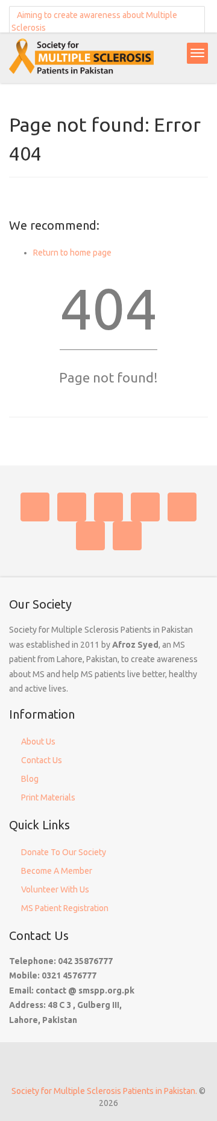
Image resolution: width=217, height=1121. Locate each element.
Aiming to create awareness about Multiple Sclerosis (94, 21)
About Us (38, 741)
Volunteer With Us (55, 889)
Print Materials (48, 797)
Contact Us (41, 760)
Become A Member (56, 871)
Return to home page (72, 252)
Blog (30, 779)
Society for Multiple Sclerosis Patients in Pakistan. (104, 1091)
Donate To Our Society (63, 852)
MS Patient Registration (64, 908)
